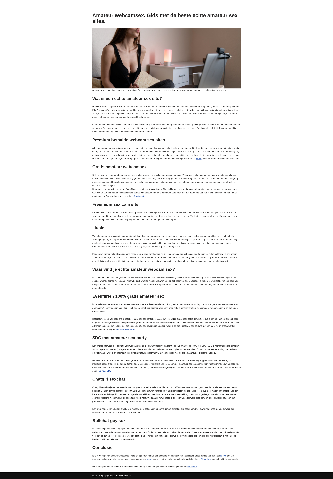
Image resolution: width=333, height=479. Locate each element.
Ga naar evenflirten (125, 329)
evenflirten (192, 467)
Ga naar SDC (105, 371)
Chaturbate (206, 459)
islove (223, 456)
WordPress (125, 476)
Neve (94, 476)
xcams (149, 459)
